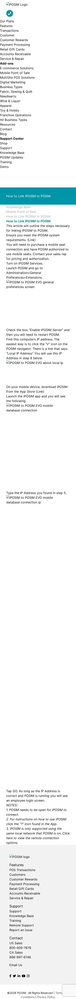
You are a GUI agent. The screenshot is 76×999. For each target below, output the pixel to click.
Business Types (11, 87)
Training (6, 162)
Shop (4, 143)
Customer (7, 35)
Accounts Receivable (15, 54)
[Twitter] (14, 976)
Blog (3, 134)
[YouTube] (23, 976)
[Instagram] (28, 976)
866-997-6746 (20, 957)
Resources (7, 124)
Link (31, 240)
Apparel (5, 106)
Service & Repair (12, 59)
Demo (4, 167)
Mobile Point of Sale (15, 73)
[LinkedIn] (19, 976)
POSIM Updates (11, 157)
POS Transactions (22, 870)
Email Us (15, 965)
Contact (6, 129)
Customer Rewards (14, 40)
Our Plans (7, 21)
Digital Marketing (12, 82)
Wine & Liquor (10, 101)
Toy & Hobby (9, 110)
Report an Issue (20, 930)
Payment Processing (15, 45)
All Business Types (13, 120)
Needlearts (8, 96)
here (9, 838)
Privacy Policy (46, 997)
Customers (17, 875)
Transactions (9, 30)
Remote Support (21, 925)
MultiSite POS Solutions (17, 77)
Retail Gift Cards (12, 49)
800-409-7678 (20, 948)
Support (6, 148)
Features (6, 26)
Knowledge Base (12, 153)
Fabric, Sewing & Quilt (16, 92)
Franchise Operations (15, 115)
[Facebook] (10, 976)
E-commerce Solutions (17, 68)
